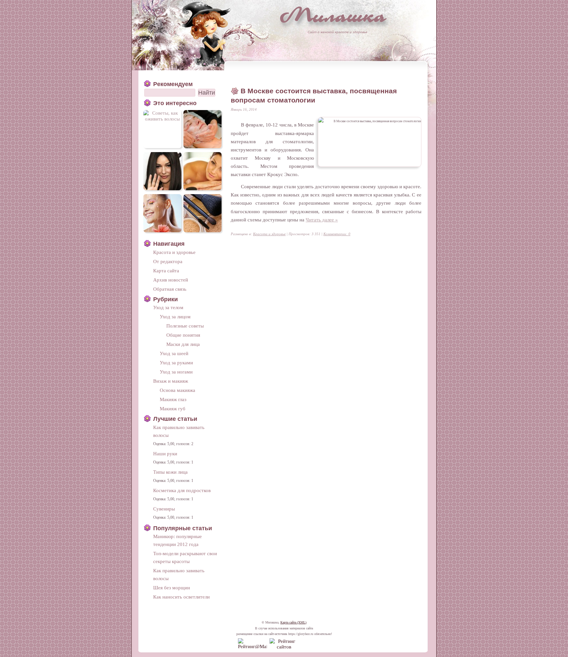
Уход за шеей (174, 353)
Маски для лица (183, 344)
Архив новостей (170, 280)
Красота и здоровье (269, 234)
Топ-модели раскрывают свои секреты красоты (185, 557)
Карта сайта (166, 270)
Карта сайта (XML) (293, 622)
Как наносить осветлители (181, 597)
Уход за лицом (175, 316)
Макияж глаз (173, 399)
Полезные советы (185, 325)
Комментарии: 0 (336, 234)
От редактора (167, 261)
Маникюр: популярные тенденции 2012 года (177, 540)
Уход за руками (176, 362)
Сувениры (164, 508)
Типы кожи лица (170, 472)
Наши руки (165, 453)
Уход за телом (168, 307)
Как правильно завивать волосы (178, 431)
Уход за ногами (176, 371)
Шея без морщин (171, 587)
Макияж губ (172, 408)
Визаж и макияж (170, 381)
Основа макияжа (177, 390)
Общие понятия (183, 335)
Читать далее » (322, 219)
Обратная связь (169, 289)
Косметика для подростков (182, 490)
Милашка (333, 15)
